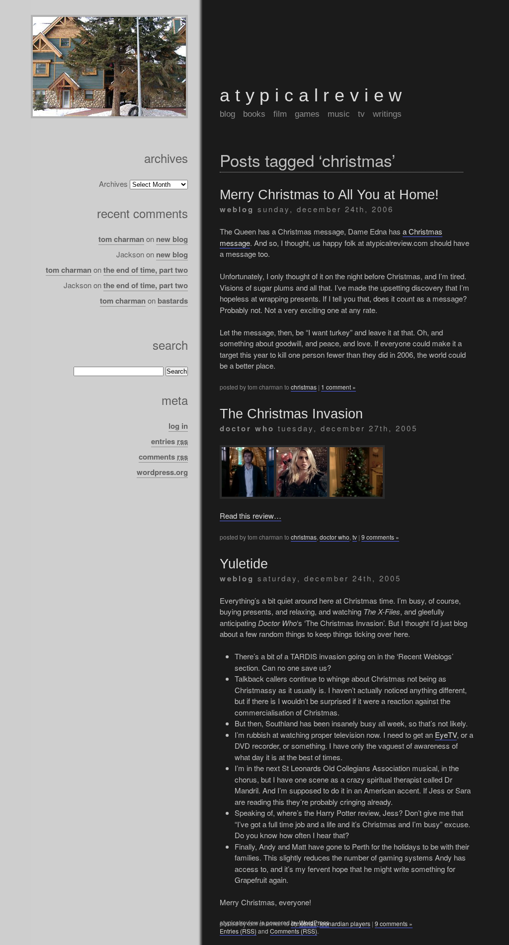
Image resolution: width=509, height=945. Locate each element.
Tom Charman (121, 239)
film (280, 113)
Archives (113, 183)
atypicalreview (313, 95)
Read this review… (250, 515)
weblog (237, 209)
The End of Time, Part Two (145, 269)
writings (387, 113)
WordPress (314, 922)
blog (227, 113)
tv (361, 113)
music (339, 113)
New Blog (172, 239)
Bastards (173, 300)
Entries (169, 441)
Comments (163, 456)
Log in (178, 425)
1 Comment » (338, 387)
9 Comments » (380, 537)
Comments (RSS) (293, 931)
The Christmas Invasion (291, 413)
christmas (304, 387)
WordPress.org (162, 472)
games (307, 113)
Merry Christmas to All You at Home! (329, 194)
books (254, 113)
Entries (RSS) (238, 931)
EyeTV (446, 734)
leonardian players (345, 923)
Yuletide (244, 563)
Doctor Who (247, 428)
